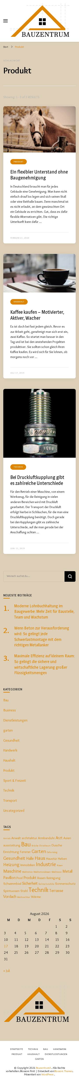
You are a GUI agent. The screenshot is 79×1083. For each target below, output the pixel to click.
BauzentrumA (43, 1067)
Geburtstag (52, 852)
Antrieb (7, 838)
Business (9, 710)
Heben (62, 858)
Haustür (51, 858)
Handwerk (10, 750)
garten (8, 730)
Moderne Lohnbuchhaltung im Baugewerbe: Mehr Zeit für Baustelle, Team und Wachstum (44, 612)
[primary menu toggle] (5, 20)
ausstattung (11, 845)
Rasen (41, 878)
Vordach (9, 896)
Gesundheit (11, 740)
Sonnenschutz (65, 883)
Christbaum (45, 845)
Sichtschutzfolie (46, 884)
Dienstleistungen (15, 720)
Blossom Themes (63, 1071)
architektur (29, 838)
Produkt (18, 161)
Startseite (16, 1049)
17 (6, 946)
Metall (67, 871)
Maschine (12, 871)
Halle (30, 858)
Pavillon (9, 877)
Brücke (35, 845)
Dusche (57, 845)
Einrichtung (11, 852)
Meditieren (57, 871)
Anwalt (16, 838)
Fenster (25, 852)
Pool (19, 878)
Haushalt (19, 301)
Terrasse (56, 890)
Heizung (11, 864)
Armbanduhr (46, 838)
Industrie (46, 864)
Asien (67, 838)
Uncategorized (13, 810)
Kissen (60, 865)
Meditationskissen (42, 871)
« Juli (6, 971)
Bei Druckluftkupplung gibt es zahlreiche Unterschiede (37, 480)
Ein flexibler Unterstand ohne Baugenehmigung (39, 175)
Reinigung (54, 878)
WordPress (47, 1074)
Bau (6, 700)
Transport (10, 800)
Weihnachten (23, 897)
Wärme (36, 897)
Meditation (27, 871)
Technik (18, 467)
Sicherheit (30, 883)
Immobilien (27, 865)
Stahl (24, 891)
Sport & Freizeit (14, 780)
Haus (40, 858)
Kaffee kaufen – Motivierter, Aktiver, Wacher (37, 315)
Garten (39, 851)
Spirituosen (11, 891)
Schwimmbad (12, 883)
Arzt (59, 837)
